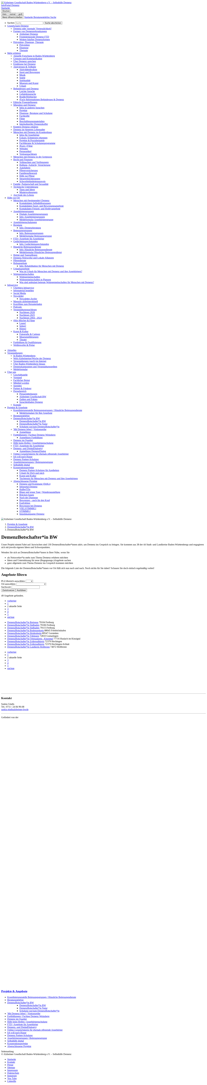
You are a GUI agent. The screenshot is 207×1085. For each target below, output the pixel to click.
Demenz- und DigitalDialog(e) (22, 1027)
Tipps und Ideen (27, 189)
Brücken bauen (26, 495)
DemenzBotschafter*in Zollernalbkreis (25, 641)
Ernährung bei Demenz (24, 64)
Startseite (11, 1059)
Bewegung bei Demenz (30, 505)
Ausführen (21, 590)
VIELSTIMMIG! (27, 508)
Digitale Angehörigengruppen (33, 214)
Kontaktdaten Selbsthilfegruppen (35, 203)
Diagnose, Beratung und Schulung (35, 113)
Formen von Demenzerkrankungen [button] (30, 31)
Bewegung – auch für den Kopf (34, 500)
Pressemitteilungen (28, 394)
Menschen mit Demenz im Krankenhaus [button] (32, 132)
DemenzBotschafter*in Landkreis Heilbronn (28, 647)
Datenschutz (13, 1073)
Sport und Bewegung (29, 72)
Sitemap (11, 1067)
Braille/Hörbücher (28, 96)
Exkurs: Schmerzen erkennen (33, 137)
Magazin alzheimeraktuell (25, 301)
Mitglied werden (21, 383)
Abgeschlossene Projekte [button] (25, 481)
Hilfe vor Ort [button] (13, 197)
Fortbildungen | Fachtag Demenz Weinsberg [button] (34, 435)
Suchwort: (6, 587)
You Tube (12, 1078)
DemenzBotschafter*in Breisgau (22, 622)
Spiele (22, 77)
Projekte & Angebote (17, 524)
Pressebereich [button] (19, 391)
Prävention (24, 45)
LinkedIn (11, 1081)
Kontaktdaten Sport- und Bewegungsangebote (41, 206)
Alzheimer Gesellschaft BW (32, 396)
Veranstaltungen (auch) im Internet (29, 361)
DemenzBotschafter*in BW (32, 421)
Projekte (23, 110)
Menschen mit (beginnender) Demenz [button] (31, 200)
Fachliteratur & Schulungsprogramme (37, 143)
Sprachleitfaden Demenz (31, 402)
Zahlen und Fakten (28, 399)
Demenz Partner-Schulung (26, 459)
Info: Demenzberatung (30, 227)
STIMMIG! (25, 511)
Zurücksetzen (8, 590)
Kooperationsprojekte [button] (23, 467)
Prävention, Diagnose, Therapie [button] (28, 42)
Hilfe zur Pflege (27, 176)
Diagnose (23, 47)
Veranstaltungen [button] (15, 353)
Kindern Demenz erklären (25, 127)
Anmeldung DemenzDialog (32, 451)
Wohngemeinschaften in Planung (35, 279)
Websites (23, 148)
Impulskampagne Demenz (31, 514)
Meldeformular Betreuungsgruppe (35, 236)
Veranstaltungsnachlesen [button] (25, 309)
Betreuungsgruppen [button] (22, 230)
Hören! (22, 328)
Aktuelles (11, 350)
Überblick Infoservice (23, 287)
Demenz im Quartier (23, 440)
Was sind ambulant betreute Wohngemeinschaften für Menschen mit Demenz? (56, 282)
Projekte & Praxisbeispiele (32, 140)
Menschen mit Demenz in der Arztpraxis (32, 157)
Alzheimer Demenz (28, 34)
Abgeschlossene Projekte (19, 1046)
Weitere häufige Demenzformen (34, 39)
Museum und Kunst (28, 83)
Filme (22, 118)
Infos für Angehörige (29, 135)
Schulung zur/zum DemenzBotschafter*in (39, 426)
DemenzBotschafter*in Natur (33, 424)
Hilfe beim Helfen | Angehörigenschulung (33, 443)
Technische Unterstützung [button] (25, 187)
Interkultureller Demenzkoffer (33, 124)
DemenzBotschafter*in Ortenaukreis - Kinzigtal (30, 638)
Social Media (19, 293)
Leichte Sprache (27, 91)
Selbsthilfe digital (21, 465)
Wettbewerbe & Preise (24, 345)
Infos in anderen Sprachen (31, 107)
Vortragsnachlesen (28, 154)
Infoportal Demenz (28, 486)
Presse (10, 1064)
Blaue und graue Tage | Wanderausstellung (39, 492)
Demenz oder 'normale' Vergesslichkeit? (32, 28)
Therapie (23, 50)
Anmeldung (25, 432)
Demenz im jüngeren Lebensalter (29, 129)
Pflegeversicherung (28, 170)
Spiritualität (24, 80)
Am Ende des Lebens (23, 195)
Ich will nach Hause (22, 456)
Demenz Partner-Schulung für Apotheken (39, 470)
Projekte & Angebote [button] (17, 407)
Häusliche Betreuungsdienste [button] (27, 247)
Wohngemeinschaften (29, 277)
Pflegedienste (19, 260)
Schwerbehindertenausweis (32, 181)
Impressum (12, 1070)
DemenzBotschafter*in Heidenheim (24, 633)
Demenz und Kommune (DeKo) (34, 484)
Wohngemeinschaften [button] (23, 274)
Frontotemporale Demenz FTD (34, 36)
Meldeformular (20, 369)
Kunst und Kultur (27, 475)
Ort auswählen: (8, 584)
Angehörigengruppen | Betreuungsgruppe (33, 462)
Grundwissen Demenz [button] (18, 26)
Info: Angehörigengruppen (32, 217)
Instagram (12, 1075)
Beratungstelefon (21, 415)
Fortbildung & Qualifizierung (27, 342)
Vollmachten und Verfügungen (34, 162)
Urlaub (22, 86)
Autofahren (24, 167)
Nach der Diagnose (28, 497)
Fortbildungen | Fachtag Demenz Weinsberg (28, 1016)
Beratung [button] (17, 225)
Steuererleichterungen (29, 178)
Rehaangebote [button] (20, 263)
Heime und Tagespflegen (25, 255)
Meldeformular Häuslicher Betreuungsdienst (40, 252)
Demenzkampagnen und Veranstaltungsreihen (35, 366)
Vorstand (17, 377)
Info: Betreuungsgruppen (31, 233)
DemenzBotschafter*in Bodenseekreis (25, 630)
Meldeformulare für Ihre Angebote (35, 413)
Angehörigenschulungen (25, 222)
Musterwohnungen (28, 192)
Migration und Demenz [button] (24, 105)
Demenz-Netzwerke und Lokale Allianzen (33, 257)
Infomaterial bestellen (23, 290)
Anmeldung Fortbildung (31, 437)
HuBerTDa (24, 489)
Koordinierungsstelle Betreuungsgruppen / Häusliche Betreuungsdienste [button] (47, 410)
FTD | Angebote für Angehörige (28, 238)
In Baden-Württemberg (24, 355)
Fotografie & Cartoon (29, 334)
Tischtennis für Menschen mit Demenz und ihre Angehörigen (48, 478)
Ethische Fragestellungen (25, 102)
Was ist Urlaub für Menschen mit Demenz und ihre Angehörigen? (50, 271)
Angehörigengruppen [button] (23, 211)
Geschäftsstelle (20, 374)
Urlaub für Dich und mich (31, 473)
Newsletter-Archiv (28, 298)
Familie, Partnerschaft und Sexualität (30, 184)
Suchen (10, 23)
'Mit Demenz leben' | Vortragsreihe (23, 1013)
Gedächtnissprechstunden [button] (25, 241)
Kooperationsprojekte (17, 1043)
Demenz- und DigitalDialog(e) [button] (28, 448)
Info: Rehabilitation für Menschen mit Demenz (41, 266)
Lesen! (22, 323)
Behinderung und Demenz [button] (26, 88)
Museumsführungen (28, 337)
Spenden (17, 385)
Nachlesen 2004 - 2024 (30, 317)
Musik (22, 75)
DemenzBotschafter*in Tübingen (23, 636)
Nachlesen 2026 (27, 312)
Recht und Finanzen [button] (23, 159)
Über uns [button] (11, 372)
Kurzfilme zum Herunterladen (27, 304)
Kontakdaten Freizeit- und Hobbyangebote (39, 208)
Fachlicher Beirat (21, 380)
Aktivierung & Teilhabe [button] (24, 66)
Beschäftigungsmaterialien (32, 121)
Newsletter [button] (18, 296)
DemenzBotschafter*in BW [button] (26, 418)
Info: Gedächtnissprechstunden (34, 244)
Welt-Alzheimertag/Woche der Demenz (32, 358)
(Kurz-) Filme (26, 146)
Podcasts (17, 307)
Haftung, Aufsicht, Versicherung (34, 165)
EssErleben (24, 503)
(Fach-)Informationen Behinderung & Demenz (41, 99)
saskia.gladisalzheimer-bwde (14, 709)
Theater (23, 339)
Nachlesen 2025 (27, 315)
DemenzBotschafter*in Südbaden (23, 625)
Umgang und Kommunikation (27, 58)
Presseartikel (25, 151)
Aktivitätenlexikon (28, 69)
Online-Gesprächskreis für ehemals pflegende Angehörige (41, 454)
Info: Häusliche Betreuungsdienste (35, 249)
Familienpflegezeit (28, 173)
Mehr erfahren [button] (14, 53)
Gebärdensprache (27, 94)
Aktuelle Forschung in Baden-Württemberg (34, 56)
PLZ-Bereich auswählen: (13, 581)
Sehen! (22, 326)
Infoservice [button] (12, 285)
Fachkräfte (24, 116)
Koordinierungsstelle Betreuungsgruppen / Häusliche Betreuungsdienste (41, 997)
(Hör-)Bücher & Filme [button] (24, 320)
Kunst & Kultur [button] (20, 331)
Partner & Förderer (22, 388)
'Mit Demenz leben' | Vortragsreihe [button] (29, 429)
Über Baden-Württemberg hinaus (29, 364)
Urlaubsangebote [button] (21, 268)
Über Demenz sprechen (24, 61)
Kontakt (17, 405)
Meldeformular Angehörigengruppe (36, 219)
